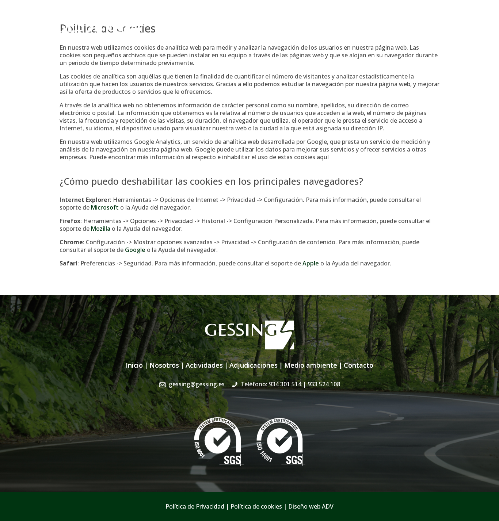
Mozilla (100, 229)
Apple (310, 263)
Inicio (195, 36)
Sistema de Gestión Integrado (370, 36)
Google (135, 250)
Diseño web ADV (311, 506)
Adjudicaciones (302, 36)
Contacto (432, 36)
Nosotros (222, 36)
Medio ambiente (310, 365)
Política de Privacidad (194, 506)
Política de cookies (256, 506)
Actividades (258, 36)
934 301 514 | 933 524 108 (409, 20)
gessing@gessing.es (331, 20)
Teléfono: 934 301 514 (290, 384)
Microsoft (105, 207)
